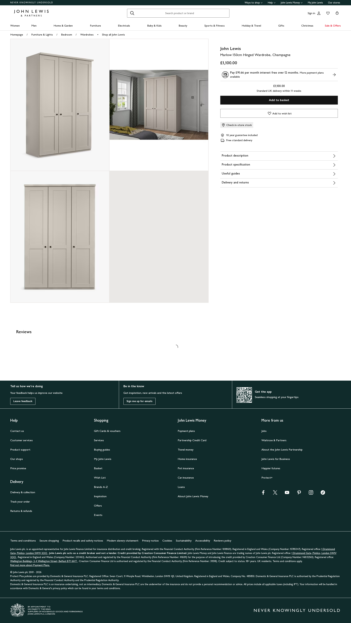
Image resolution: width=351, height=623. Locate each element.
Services (99, 440)
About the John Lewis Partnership (282, 449)
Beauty (183, 25)
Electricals (124, 25)
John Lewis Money (290, 2)
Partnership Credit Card (192, 440)
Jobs (264, 431)
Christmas (307, 25)
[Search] (132, 13)
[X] (275, 493)
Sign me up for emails (139, 401)
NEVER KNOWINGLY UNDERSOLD (31, 2)
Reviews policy (222, 540)
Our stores (334, 2)
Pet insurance (186, 468)
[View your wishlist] (327, 13)
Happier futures (270, 468)
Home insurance (187, 459)
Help (270, 2)
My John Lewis (315, 2)
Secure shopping (49, 540)
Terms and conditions (23, 540)
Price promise (18, 468)
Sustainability (184, 540)
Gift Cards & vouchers (107, 431)
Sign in (311, 13)
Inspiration (100, 496)
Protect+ (267, 477)
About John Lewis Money (193, 496)
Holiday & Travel (251, 25)
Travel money (185, 449)
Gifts (281, 25)
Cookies (167, 540)
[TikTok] (323, 493)
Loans (181, 487)
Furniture (95, 25)
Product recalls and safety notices (83, 540)
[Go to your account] (318, 13)
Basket (98, 468)
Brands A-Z (101, 487)
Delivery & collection (22, 492)
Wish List (100, 477)
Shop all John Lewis (113, 34)
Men (34, 25)
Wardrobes (87, 34)
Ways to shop (252, 2)
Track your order (20, 501)
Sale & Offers (333, 25)
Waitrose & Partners (273, 440)
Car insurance (186, 477)
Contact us (17, 431)
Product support (20, 449)
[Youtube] (287, 493)
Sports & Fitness (214, 25)
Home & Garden (63, 25)
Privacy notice (150, 540)
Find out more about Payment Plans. (30, 565)
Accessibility (202, 540)
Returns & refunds (21, 511)
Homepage (16, 34)
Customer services (21, 440)
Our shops (16, 459)
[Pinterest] (299, 493)
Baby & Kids (154, 25)
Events (98, 515)
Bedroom (66, 34)
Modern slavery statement (122, 540)
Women (15, 25)
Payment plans (186, 431)
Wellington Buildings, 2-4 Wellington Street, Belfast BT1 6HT (44, 561)
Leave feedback (22, 401)
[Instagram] (311, 493)
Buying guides (102, 449)
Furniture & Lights (42, 34)
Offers (98, 505)
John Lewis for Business (275, 459)
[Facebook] (263, 493)
